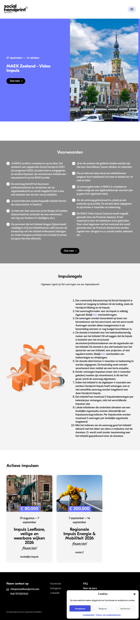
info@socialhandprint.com (25, 589)
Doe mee (15, 81)
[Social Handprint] (16, 13)
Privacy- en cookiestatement (108, 614)
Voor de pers (90, 588)
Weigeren (103, 608)
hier (95, 314)
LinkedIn (54, 593)
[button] (134, 594)
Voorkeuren (125, 608)
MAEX (39, 612)
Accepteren (80, 608)
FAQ (85, 583)
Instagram (55, 588)
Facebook (55, 583)
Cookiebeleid (88, 614)
